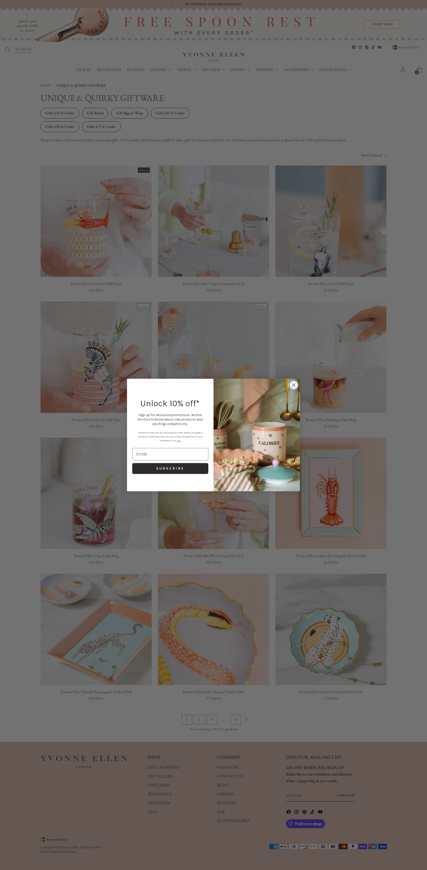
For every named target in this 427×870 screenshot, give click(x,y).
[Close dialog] (293, 385)
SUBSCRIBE (170, 468)
